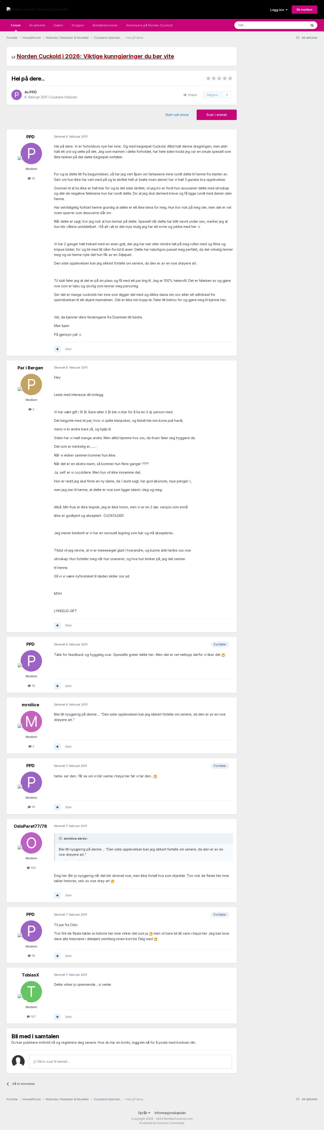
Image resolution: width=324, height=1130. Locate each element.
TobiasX (30, 974)
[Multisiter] (57, 349)
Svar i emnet (216, 115)
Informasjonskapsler (170, 1113)
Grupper (78, 25)
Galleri (58, 25)
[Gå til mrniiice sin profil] (31, 721)
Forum (16, 25)
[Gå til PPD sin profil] (16, 95)
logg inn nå (140, 1042)
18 (33, 178)
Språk (143, 1113)
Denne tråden (291, 25)
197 (33, 1016)
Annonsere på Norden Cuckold (149, 25)
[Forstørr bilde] (223, 655)
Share (191, 95)
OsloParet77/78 (30, 826)
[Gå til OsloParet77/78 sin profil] (31, 843)
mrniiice (30, 704)
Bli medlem (304, 9)
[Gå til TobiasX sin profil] (31, 991)
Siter (68, 349)
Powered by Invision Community (162, 1123)
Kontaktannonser (105, 25)
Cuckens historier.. (64, 97)
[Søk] (312, 25)
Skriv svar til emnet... (53, 1061)
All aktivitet (37, 25)
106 (33, 868)
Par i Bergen (30, 367)
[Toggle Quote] (61, 838)
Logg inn (278, 10)
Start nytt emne (177, 115)
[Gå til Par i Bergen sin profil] (31, 384)
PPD (33, 92)
